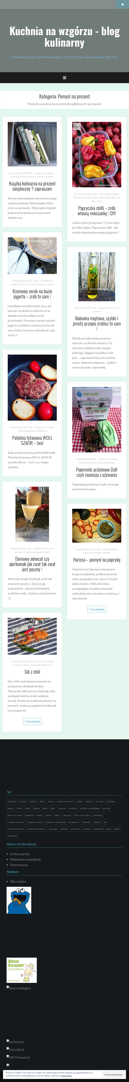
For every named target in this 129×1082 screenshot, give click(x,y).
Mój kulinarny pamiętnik (25, 859)
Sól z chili (32, 671)
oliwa (57, 815)
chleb (42, 801)
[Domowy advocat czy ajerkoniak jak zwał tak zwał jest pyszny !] (32, 514)
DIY (101, 194)
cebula (33, 801)
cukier (79, 801)
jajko (53, 808)
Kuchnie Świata (27, 176)
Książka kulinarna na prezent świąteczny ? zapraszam (32, 186)
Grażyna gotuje (20, 854)
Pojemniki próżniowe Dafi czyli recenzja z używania (96, 472)
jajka (45, 808)
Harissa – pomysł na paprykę (96, 559)
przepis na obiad (16, 822)
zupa (108, 829)
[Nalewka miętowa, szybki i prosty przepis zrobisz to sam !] (96, 276)
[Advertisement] (32, 765)
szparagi (53, 829)
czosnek (99, 801)
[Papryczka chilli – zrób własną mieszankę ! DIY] (96, 154)
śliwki (116, 829)
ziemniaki (98, 829)
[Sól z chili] (32, 636)
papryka (67, 815)
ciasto (51, 801)
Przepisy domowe (32, 552)
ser (45, 284)
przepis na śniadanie (55, 822)
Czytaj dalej (96, 609)
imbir (27, 808)
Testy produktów (26, 431)
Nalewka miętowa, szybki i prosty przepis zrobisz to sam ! (97, 323)
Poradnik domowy (88, 462)
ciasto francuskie (65, 801)
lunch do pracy (15, 815)
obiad (48, 815)
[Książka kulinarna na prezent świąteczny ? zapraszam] (32, 144)
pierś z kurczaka (82, 815)
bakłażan (12, 801)
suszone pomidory (36, 829)
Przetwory (18, 665)
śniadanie (12, 835)
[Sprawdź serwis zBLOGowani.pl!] (18, 1057)
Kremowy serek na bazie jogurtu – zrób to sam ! (32, 294)
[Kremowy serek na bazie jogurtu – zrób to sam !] (32, 255)
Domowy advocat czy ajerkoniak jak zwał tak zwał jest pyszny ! (32, 564)
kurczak (106, 808)
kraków (73, 808)
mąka (39, 815)
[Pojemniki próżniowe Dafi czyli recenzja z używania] (96, 419)
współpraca (41, 431)
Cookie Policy (66, 1075)
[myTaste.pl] (15, 1041)
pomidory (98, 815)
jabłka (37, 808)
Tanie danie (104, 197)
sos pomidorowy (16, 829)
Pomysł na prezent (44, 176)
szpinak (64, 829)
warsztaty (75, 829)
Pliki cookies (18, 881)
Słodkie (46, 552)
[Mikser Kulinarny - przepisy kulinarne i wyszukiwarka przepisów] (22, 970)
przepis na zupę (34, 822)
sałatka (96, 822)
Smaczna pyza (19, 865)
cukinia (88, 801)
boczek (23, 801)
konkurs (62, 808)
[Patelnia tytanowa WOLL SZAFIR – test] (32, 387)
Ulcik (30, 173)
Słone (95, 197)
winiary (87, 829)
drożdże (110, 801)
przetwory (74, 822)
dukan (11, 808)
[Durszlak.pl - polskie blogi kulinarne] (15, 1049)
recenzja (86, 822)
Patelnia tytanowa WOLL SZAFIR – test (32, 440)
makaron (29, 815)
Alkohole (103, 308)
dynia (19, 808)
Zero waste (96, 201)
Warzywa (115, 197)
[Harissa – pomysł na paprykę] (96, 525)
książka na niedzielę (89, 808)
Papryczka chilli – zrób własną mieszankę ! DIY (97, 210)
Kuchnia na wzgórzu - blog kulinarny (64, 36)
